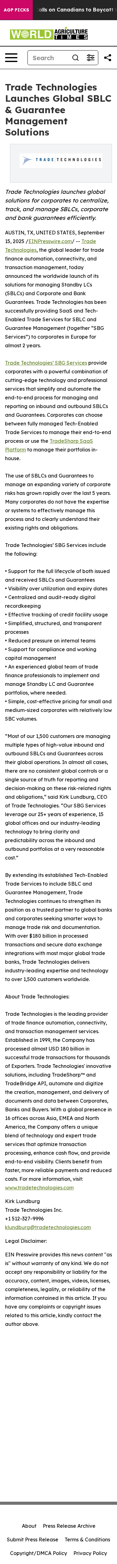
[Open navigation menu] (11, 57)
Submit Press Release (32, 1539)
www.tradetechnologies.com (39, 1187)
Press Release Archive (69, 1526)
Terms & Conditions (87, 1539)
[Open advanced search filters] (90, 58)
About (29, 1526)
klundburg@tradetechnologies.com (48, 1227)
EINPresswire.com (50, 241)
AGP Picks (16, 10)
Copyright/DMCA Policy (38, 1553)
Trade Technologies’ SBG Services (46, 363)
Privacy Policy (90, 1553)
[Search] (75, 58)
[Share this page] (107, 57)
